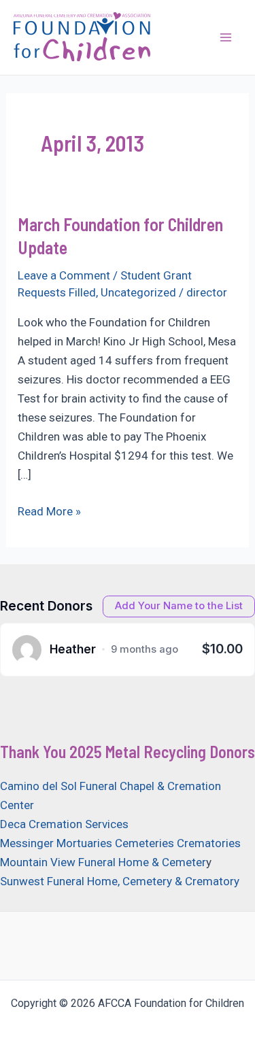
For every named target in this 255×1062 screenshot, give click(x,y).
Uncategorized (138, 292)
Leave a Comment (64, 275)
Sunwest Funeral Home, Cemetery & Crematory (119, 881)
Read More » (49, 512)
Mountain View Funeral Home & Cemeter (103, 862)
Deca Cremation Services (64, 824)
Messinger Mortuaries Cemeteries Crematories (120, 843)
